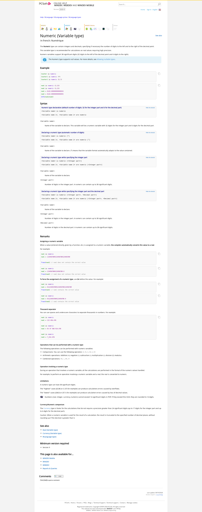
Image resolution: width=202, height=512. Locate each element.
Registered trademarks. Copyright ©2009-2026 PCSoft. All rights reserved (101, 507)
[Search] (159, 4)
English (155, 10)
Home (143, 10)
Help (41, 17)
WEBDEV (46, 465)
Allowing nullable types (106, 59)
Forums (79, 503)
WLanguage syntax (60, 17)
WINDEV (46, 462)
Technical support (112, 503)
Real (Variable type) (50, 430)
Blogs (90, 503)
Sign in (149, 10)
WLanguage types (75, 17)
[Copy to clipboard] (159, 73)
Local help (159, 495)
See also (158, 35)
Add (60, 476)
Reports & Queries (50, 468)
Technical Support (99, 503)
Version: (56, 9)
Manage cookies (132, 503)
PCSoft (67, 503)
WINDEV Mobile (49, 458)
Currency (47, 408)
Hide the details (150, 107)
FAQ (84, 503)
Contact (122, 503)
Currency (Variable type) (52, 433)
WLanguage (49, 17)
